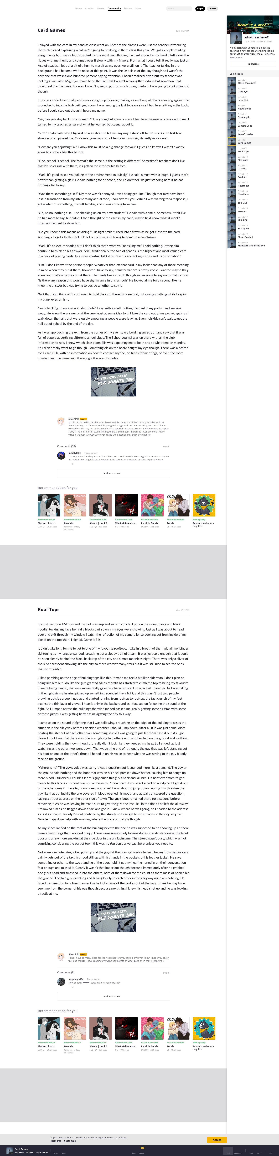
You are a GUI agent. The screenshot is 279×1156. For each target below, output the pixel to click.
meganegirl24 (75, 979)
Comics (89, 8)
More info (56, 1140)
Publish (212, 8)
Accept (217, 1140)
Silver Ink (73, 418)
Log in (200, 8)
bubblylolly (74, 453)
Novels (100, 8)
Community (114, 8)
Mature (128, 8)
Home (78, 8)
